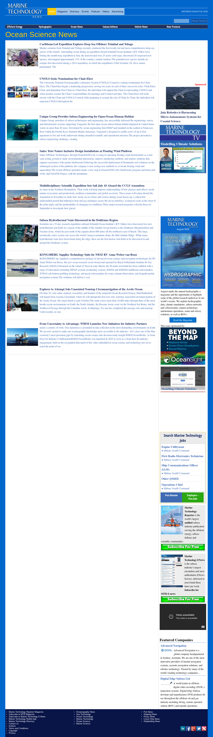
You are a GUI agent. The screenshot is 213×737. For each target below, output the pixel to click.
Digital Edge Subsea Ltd (175, 678)
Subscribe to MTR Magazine (21, 714)
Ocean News (77, 26)
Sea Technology (83, 714)
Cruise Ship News (152, 719)
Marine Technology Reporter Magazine (26, 712)
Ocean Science (83, 721)
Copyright (13, 730)
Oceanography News (85, 712)
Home (52, 11)
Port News (148, 712)
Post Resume (171, 495)
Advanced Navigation (173, 645)
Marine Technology (84, 719)
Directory (74, 11)
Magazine (62, 11)
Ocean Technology (84, 716)
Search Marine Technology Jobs (183, 438)
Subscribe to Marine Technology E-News (27, 716)
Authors (12, 726)
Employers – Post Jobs (193, 497)
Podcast (95, 11)
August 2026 (183, 229)
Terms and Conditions (18, 728)
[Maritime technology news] (25, 12)
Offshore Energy (14, 26)
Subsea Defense (110, 26)
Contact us (14, 723)
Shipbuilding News (152, 721)
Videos (105, 11)
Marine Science (83, 723)
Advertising (117, 11)
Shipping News (150, 714)
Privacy (12, 733)
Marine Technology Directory (21, 721)
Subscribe (183, 547)
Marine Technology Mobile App (22, 719)
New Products (173, 26)
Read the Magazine (182, 320)
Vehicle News (141, 26)
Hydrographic (45, 26)
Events (85, 11)
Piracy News (149, 716)
